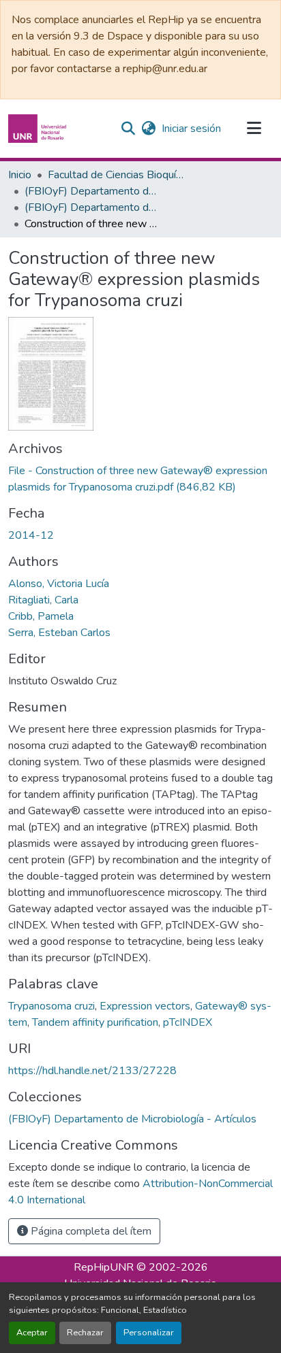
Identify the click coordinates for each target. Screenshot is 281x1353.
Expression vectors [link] (145, 1006)
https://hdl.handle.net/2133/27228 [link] (92, 1070)
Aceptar (32, 1332)
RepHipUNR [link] (104, 1267)
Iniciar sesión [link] (191, 128)
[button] (39, 128)
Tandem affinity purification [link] (95, 1022)
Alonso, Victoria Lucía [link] (58, 583)
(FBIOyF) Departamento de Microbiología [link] (93, 191)
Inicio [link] (19, 174)
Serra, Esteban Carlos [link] (59, 632)
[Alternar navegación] (254, 128)
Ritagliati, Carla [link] (43, 599)
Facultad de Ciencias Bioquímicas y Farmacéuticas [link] (116, 174)
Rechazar (85, 1332)
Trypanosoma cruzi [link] (51, 1006)
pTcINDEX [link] (187, 1022)
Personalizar (148, 1332)
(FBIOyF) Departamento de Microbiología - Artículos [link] (93, 207)
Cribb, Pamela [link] (41, 616)
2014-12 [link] (31, 535)
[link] (140, 479)
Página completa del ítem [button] (89, 1231)
